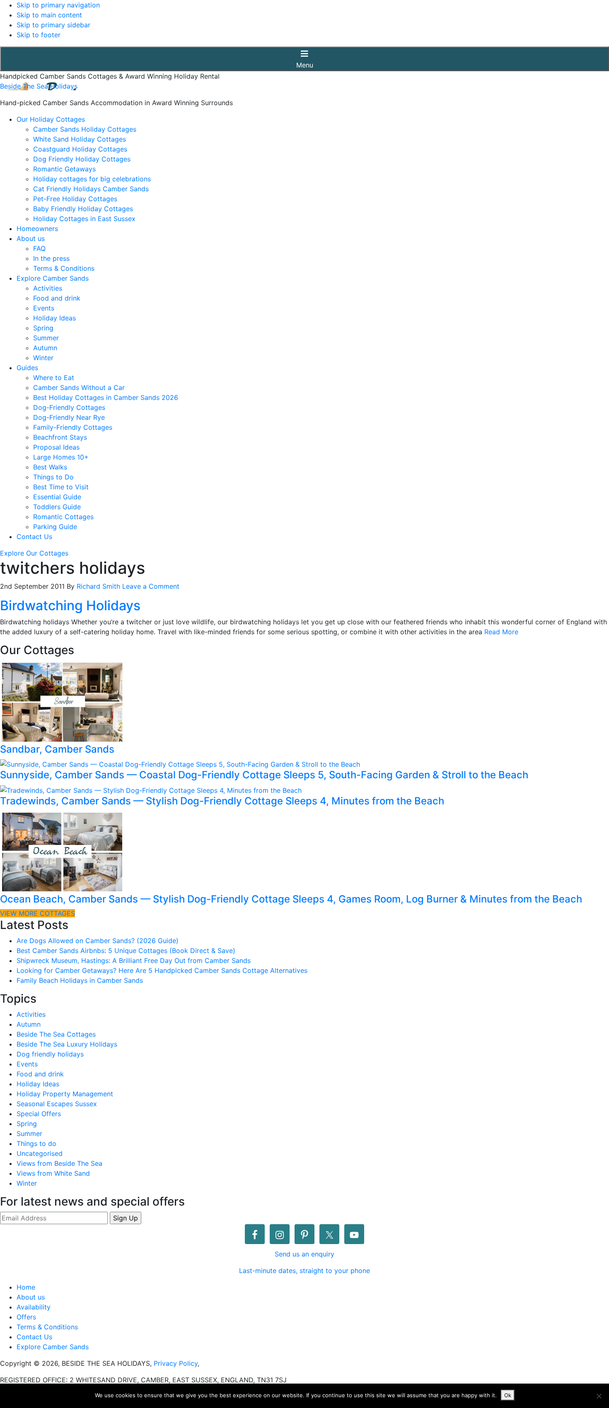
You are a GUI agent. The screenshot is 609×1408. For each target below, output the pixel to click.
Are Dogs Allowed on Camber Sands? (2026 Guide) (98, 940)
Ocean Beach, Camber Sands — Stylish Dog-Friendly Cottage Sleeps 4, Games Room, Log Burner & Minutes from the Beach (291, 899)
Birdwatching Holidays (70, 605)
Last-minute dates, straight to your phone (304, 1270)
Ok (507, 1395)
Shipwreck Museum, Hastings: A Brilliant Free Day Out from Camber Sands (134, 960)
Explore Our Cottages (34, 553)
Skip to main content (49, 15)
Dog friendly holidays (50, 1054)
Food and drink (40, 1074)
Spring (27, 1123)
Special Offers (39, 1114)
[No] (598, 1396)
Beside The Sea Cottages (56, 1034)
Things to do (36, 1143)
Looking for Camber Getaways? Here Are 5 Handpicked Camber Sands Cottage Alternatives (162, 970)
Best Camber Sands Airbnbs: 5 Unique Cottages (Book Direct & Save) (126, 950)
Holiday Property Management (65, 1094)
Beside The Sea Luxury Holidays (67, 1044)
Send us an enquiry (304, 1254)
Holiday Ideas (38, 1084)
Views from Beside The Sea (59, 1163)
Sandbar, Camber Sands (57, 749)
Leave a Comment (150, 586)
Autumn (29, 1024)
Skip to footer (38, 35)
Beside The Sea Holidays (38, 86)
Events (27, 1064)
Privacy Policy (176, 1363)
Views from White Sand (53, 1173)
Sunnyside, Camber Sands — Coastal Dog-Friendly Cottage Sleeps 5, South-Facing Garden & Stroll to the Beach (264, 775)
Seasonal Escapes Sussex (57, 1104)
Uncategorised (40, 1153)
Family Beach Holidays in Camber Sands (80, 980)
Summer (29, 1133)
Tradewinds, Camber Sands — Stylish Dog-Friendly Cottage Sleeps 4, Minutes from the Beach (222, 801)
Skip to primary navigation (58, 5)
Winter (27, 1183)
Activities (31, 1014)
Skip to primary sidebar (53, 25)
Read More (501, 632)
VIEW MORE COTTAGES (37, 913)
